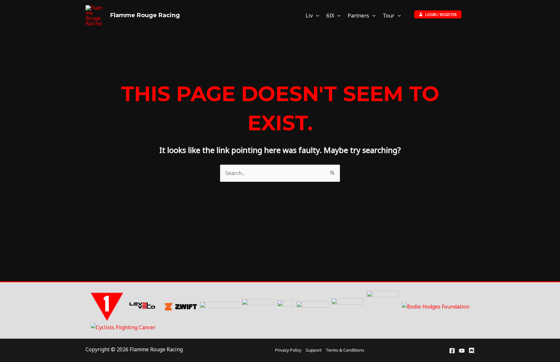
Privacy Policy (288, 350)
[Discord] (471, 351)
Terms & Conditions (345, 350)
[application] (316, 15)
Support (313, 350)
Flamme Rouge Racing (145, 15)
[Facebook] (452, 351)
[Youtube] (462, 351)
